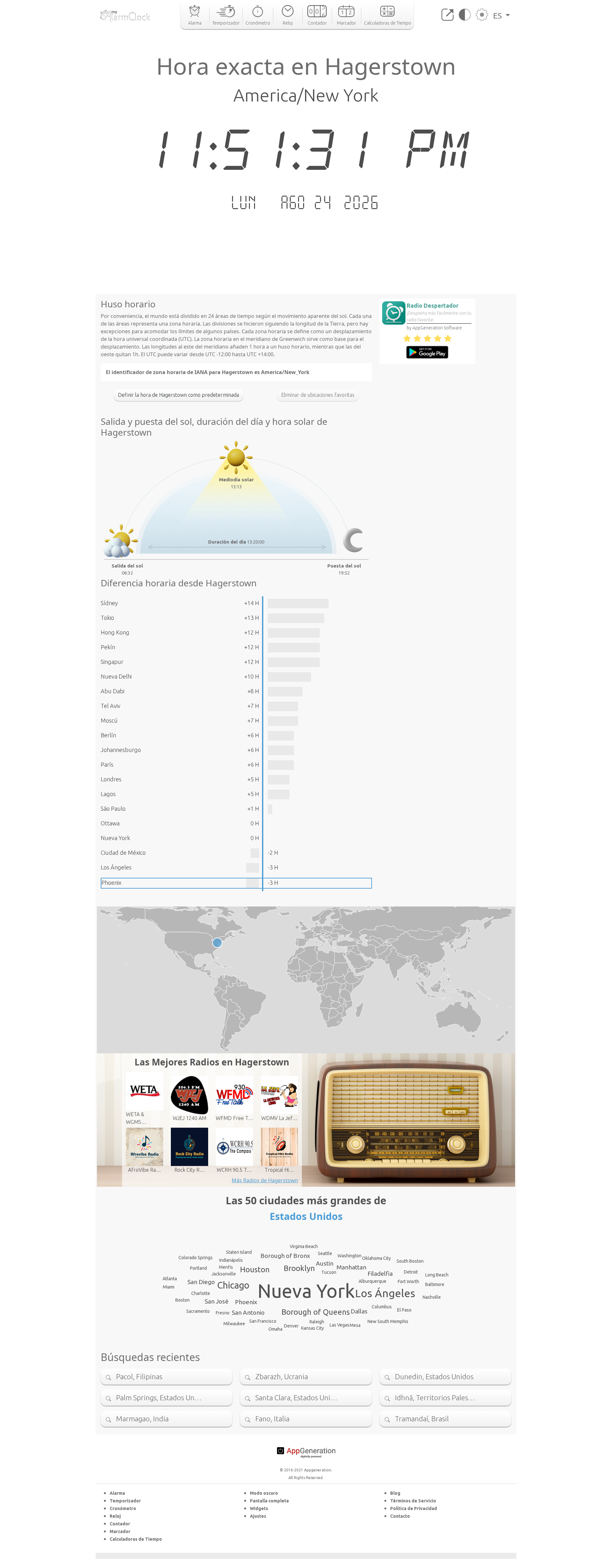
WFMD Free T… (234, 1118)
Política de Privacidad (413, 1508)
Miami (168, 1287)
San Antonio (248, 1312)
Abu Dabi (112, 691)
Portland (198, 1268)
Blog (395, 1493)
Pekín (108, 647)
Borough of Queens (315, 1312)
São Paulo (113, 808)
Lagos (108, 794)
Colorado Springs (195, 1257)
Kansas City (312, 1328)
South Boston (410, 1261)
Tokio (107, 617)
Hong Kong (115, 632)
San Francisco (262, 1321)
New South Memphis (388, 1321)
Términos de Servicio (413, 1500)
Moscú (109, 720)
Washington (349, 1255)
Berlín (108, 735)
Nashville (432, 1297)
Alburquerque (372, 1281)
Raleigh (317, 1321)
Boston (182, 1300)
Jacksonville (223, 1273)
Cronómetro (123, 1508)
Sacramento (198, 1311)
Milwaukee (234, 1323)
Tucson (328, 1272)
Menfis (226, 1267)
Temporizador (125, 1500)
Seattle (325, 1253)
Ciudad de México (123, 852)
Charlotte (200, 1293)
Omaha (275, 1329)
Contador (120, 1523)
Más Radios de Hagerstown (265, 1180)
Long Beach (436, 1274)
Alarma (117, 1493)
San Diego (201, 1281)
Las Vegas (339, 1324)
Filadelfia (380, 1273)
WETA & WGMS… (136, 1118)
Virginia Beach (304, 1246)
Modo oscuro (264, 1493)
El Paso (404, 1309)
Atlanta (170, 1278)
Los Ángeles (116, 867)
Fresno (222, 1312)
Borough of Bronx (285, 1255)
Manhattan (351, 1267)
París (107, 764)
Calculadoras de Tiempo (136, 1539)
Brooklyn (299, 1268)
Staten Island (239, 1252)
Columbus (382, 1306)
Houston (255, 1269)
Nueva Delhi (116, 676)
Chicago (233, 1285)
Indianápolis (231, 1260)
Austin (324, 1263)
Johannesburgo (121, 750)
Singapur (112, 661)
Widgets (259, 1508)
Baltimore (434, 1284)
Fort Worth (408, 1281)
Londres (111, 779)
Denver (291, 1325)
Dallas (359, 1311)
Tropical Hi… (279, 1170)
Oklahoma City (376, 1258)
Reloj (115, 1516)
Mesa (355, 1325)
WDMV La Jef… (279, 1118)
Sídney (109, 603)
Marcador (120, 1531)
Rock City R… (189, 1170)
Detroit (411, 1272)
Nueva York (115, 838)
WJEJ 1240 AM (189, 1118)
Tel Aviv (110, 706)
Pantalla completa (269, 1500)
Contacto (400, 1516)
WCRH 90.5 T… (234, 1170)
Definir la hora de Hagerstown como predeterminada (178, 395)
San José (217, 1301)
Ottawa (110, 823)
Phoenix (111, 882)
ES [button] (498, 15)
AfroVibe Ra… (144, 1170)
